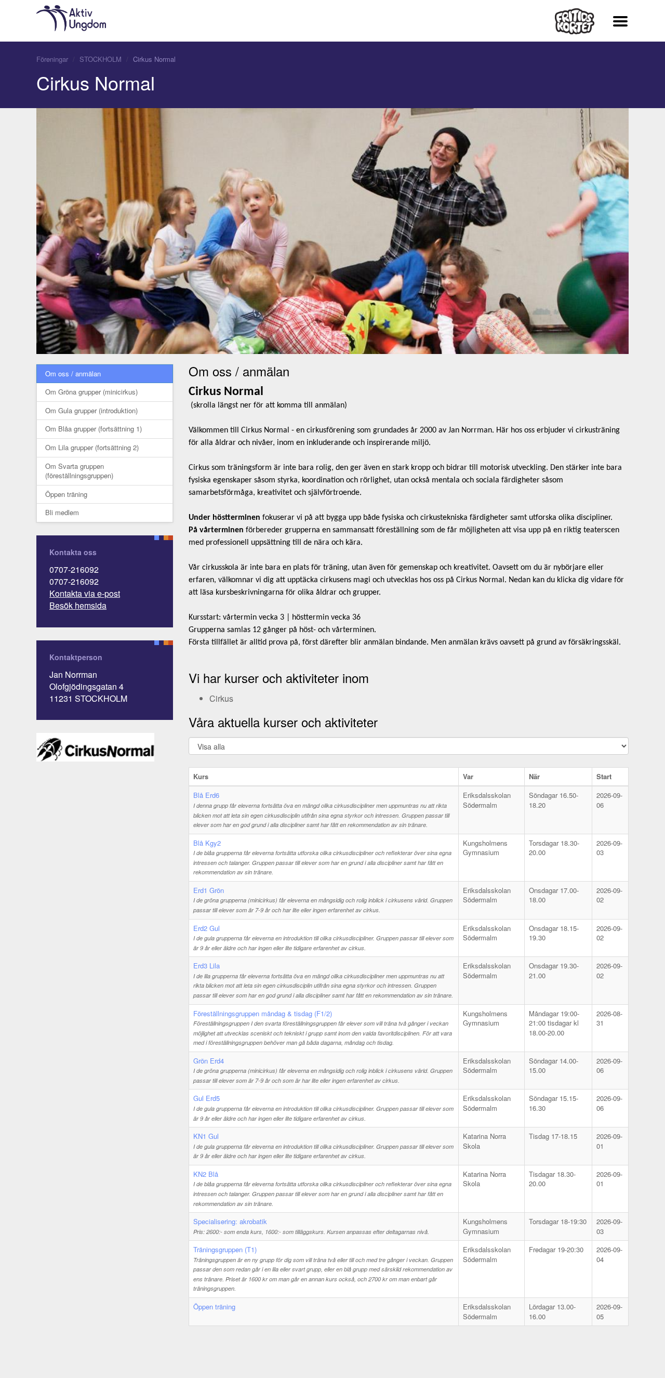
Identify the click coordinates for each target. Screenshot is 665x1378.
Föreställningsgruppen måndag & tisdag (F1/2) (262, 1013)
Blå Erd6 (206, 795)
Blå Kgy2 (207, 843)
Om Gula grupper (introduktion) (91, 410)
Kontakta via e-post (84, 593)
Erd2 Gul (206, 928)
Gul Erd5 (206, 1098)
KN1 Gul (206, 1136)
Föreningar (52, 59)
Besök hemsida (78, 605)
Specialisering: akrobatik (230, 1221)
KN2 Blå (205, 1174)
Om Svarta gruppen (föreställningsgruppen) (79, 471)
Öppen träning (66, 494)
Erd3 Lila (206, 965)
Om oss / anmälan (73, 373)
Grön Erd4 (208, 1061)
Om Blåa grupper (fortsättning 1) (93, 429)
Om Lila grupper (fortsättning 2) (92, 447)
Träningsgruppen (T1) (225, 1249)
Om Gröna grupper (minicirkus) (91, 392)
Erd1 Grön (208, 890)
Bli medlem (62, 512)
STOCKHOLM (100, 59)
